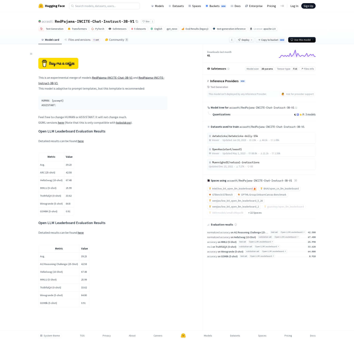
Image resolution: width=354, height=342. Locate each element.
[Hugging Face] (183, 335)
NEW (242, 81)
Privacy (107, 335)
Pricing (271, 6)
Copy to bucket (272, 39)
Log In (294, 6)
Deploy (245, 39)
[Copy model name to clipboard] (137, 21)
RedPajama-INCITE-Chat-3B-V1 (112, 78)
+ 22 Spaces (255, 212)
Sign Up (308, 6)
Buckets (217, 6)
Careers (158, 335)
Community (118, 39)
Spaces (196, 6)
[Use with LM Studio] (298, 115)
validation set (265, 236)
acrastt (47, 21)
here (61, 123)
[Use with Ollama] (303, 115)
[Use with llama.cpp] (295, 115)
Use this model (302, 39)
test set (274, 232)
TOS (82, 335)
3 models (311, 114)
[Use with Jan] (300, 115)
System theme (52, 335)
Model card (52, 39)
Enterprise (256, 6)
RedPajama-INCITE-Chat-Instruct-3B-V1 (94, 21)
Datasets (178, 6)
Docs (238, 6)
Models (159, 6)
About (132, 335)
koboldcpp (123, 123)
